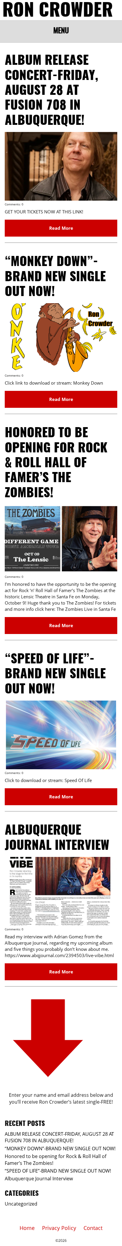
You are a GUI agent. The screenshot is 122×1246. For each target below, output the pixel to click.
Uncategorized (21, 1204)
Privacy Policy (59, 1227)
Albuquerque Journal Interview (39, 1178)
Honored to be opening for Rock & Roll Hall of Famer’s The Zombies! (56, 463)
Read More (61, 228)
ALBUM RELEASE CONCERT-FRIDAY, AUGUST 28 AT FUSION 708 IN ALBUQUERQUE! (51, 91)
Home (27, 1227)
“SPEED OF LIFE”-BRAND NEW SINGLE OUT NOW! (55, 674)
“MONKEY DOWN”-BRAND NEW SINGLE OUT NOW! (55, 277)
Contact (93, 1227)
